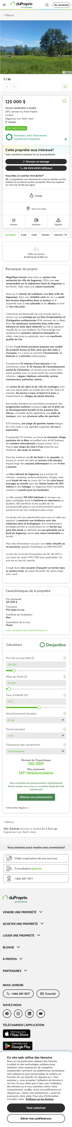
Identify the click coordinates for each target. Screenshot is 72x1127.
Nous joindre (13, 985)
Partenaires (12, 971)
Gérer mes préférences (36, 1118)
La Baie (48, 828)
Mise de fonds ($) (16, 676)
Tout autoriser (36, 1108)
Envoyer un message (37, 161)
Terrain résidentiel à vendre (20, 108)
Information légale (15, 807)
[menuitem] (36, 912)
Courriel (50, 993)
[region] (36, 1089)
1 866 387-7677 (20, 993)
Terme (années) (15, 729)
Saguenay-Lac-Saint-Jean (19, 832)
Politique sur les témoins (39, 1099)
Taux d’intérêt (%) (17, 695)
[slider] (14, 670)
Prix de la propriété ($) (20, 658)
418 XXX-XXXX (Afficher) (37, 168)
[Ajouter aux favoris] (64, 101)
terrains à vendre (30, 828)
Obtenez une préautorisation (36, 797)
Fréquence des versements (23, 744)
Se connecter (61, 4)
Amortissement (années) (21, 713)
